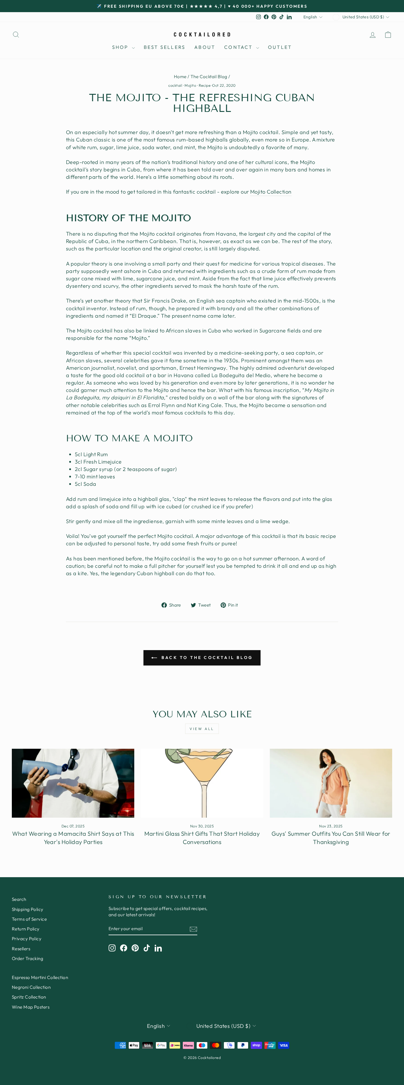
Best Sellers (164, 47)
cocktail (175, 85)
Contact (239, 47)
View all (202, 728)
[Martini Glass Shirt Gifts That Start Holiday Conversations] (202, 783)
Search (19, 899)
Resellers (21, 948)
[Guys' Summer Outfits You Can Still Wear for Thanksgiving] (331, 783)
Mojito (190, 85)
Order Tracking (27, 958)
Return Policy (26, 929)
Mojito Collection (271, 191)
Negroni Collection (31, 987)
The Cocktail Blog (208, 76)
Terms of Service (29, 919)
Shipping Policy (27, 909)
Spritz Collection (29, 997)
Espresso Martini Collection (40, 977)
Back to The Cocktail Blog (206, 657)
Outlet (280, 47)
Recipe (205, 85)
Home (180, 76)
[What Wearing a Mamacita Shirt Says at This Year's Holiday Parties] (73, 783)
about (204, 47)
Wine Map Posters (30, 1007)
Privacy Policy (26, 938)
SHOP (121, 47)
